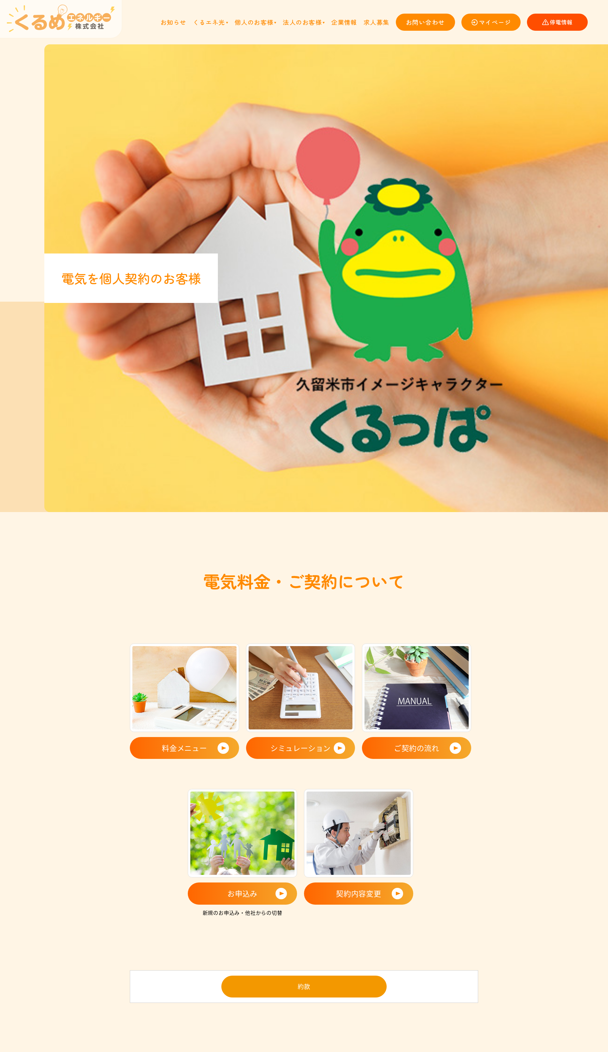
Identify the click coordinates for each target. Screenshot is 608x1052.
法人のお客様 (302, 22)
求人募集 (377, 22)
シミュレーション (300, 747)
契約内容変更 (358, 893)
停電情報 (561, 22)
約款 (304, 986)
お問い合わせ (425, 22)
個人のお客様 (254, 22)
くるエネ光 (209, 22)
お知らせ (174, 22)
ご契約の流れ (416, 747)
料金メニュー (184, 747)
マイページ (495, 22)
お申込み (242, 893)
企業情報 (344, 22)
